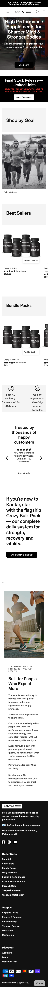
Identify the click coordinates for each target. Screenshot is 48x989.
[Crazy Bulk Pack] (21, 245)
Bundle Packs (9, 868)
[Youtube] (15, 842)
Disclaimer (7, 930)
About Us (7, 952)
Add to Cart (29, 260)
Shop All (6, 859)
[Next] (44, 3)
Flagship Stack (9, 961)
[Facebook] (3, 842)
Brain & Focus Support (13, 881)
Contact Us (8, 935)
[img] (24, 449)
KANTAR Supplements (18, 983)
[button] (10, 271)
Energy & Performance (13, 877)
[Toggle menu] (7, 11)
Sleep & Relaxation (11, 890)
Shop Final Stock (24, 97)
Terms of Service (10, 926)
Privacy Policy (9, 921)
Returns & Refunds (11, 917)
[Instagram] (9, 842)
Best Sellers (8, 863)
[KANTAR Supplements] (23, 12)
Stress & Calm (9, 886)
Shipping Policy (10, 912)
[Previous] (4, 3)
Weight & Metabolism (13, 894)
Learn (5, 957)
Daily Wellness (9, 872)
